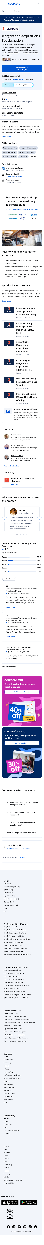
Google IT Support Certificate (14, 936)
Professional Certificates (12, 1075)
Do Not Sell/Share (9, 1183)
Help (5, 1162)
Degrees (6, 1081)
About (6, 1057)
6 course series (9, 92)
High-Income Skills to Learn (13, 1029)
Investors (7, 1152)
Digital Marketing (9, 896)
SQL (5, 911)
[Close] (38, 17)
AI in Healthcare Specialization (14, 979)
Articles (6, 1171)
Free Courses (8, 1100)
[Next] (39, 519)
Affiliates (6, 1177)
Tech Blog (7, 1134)
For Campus (8, 1090)
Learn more (29, 79)
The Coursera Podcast (11, 1131)
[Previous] (4, 519)
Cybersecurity (8, 890)
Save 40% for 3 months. (24, 20)
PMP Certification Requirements (14, 1035)
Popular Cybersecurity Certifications (16, 1038)
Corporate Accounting (26, 152)
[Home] (3, 11)
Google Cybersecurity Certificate (15, 930)
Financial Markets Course (12, 988)
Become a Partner (10, 1093)
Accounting (23, 157)
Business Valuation (9, 157)
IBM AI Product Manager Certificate (15, 948)
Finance (17, 11)
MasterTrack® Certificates (12, 1078)
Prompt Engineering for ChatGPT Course (17, 995)
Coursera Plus (8, 1072)
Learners (7, 1118)
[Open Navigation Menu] (4, 3)
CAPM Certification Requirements (15, 1016)
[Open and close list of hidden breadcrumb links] (9, 11)
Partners (6, 1121)
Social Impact (8, 1096)
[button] (35, 59)
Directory (7, 1174)
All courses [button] (7, 579)
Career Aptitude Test (11, 1013)
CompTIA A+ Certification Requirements (17, 1019)
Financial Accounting (10, 148)
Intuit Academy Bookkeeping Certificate (17, 954)
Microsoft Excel (9, 902)
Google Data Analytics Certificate (15, 933)
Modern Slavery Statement (13, 1180)
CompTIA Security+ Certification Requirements (19, 1023)
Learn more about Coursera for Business (22, 209)
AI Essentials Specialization (13, 970)
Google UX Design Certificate (13, 942)
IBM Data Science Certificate (13, 951)
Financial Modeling (9, 152)
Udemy (6, 1103)
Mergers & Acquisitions (28, 148)
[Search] (39, 3)
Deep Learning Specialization (13, 982)
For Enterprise (8, 1084)
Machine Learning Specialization (14, 992)
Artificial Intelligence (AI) (12, 887)
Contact (6, 1168)
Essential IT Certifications (12, 1026)
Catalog (6, 1069)
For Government (9, 1087)
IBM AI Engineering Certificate (13, 945)
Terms (6, 1155)
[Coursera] (14, 4)
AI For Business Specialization (14, 973)
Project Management (11, 905)
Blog (5, 1128)
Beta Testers (8, 1124)
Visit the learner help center (18, 849)
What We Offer (8, 1060)
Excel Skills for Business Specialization (17, 985)
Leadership (7, 1063)
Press (6, 1149)
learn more (22, 857)
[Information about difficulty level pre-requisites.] (21, 108)
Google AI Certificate (11, 927)
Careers (6, 1066)
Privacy (6, 1159)
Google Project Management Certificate (17, 939)
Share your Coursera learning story (15, 1041)
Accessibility (8, 1165)
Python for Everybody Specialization (16, 998)
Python (6, 908)
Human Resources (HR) (11, 899)
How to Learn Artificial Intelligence (15, 1032)
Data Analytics (8, 893)
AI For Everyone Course (11, 976)
